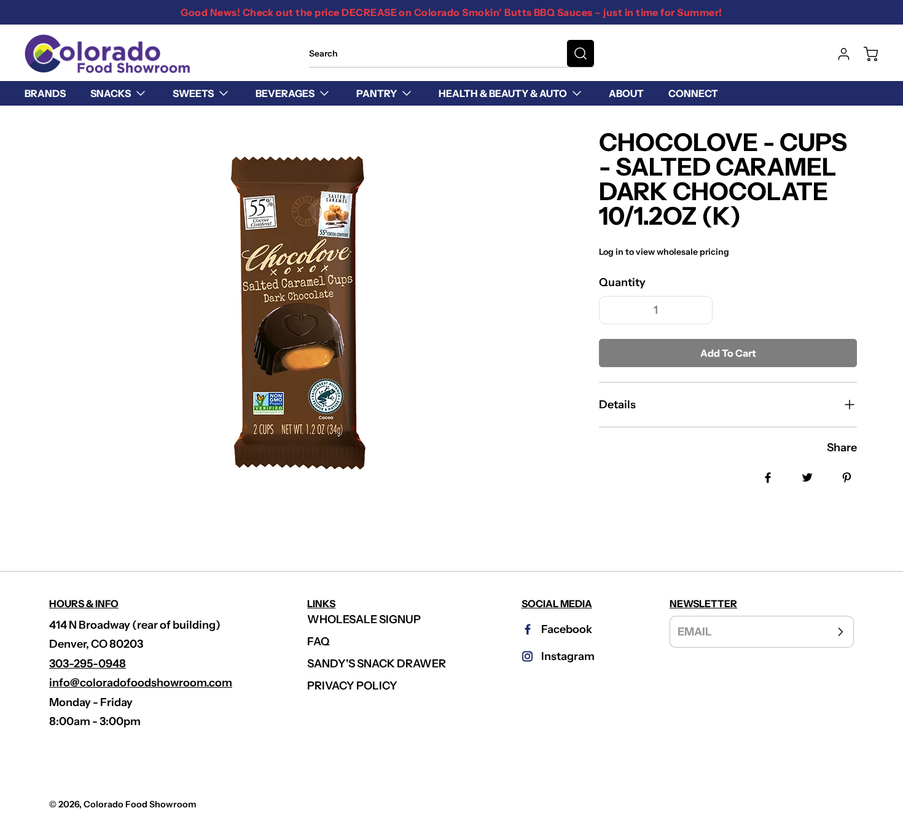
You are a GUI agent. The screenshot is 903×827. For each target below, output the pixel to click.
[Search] (580, 53)
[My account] (837, 54)
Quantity (622, 282)
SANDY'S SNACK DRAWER (376, 663)
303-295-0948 (87, 663)
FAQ (318, 641)
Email (695, 631)
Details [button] (617, 404)
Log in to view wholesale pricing (664, 251)
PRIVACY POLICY (352, 686)
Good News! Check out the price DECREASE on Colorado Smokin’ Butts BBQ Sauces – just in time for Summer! (451, 12)
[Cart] (864, 54)
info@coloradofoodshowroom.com (140, 682)
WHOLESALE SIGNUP (364, 619)
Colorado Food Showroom (140, 804)
